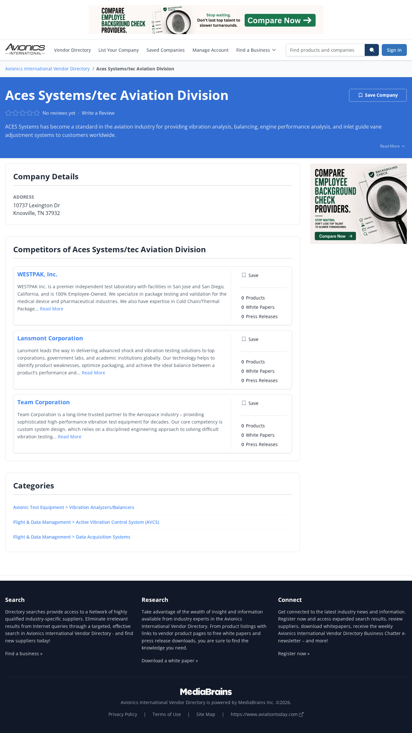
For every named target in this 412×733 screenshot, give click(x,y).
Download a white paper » (170, 660)
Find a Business (253, 50)
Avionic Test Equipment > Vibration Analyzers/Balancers (73, 507)
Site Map (205, 714)
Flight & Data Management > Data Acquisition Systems (71, 537)
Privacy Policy (122, 714)
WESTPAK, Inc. (37, 274)
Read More (51, 309)
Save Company (381, 95)
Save (253, 275)
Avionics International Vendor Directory (47, 69)
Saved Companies (165, 50)
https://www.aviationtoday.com (265, 714)
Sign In (394, 50)
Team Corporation (43, 402)
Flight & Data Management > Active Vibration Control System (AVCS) (86, 522)
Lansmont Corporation (50, 338)
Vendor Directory (72, 50)
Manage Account (210, 50)
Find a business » (23, 653)
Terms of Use (167, 714)
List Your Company (118, 50)
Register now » (294, 653)
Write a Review (98, 113)
